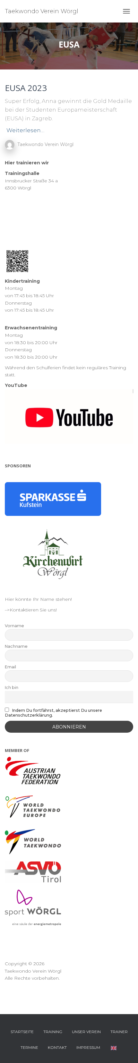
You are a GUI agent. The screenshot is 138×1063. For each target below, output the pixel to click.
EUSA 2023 (26, 88)
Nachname (16, 646)
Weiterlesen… (25, 130)
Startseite (22, 1031)
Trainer (119, 1031)
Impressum (88, 1047)
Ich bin (11, 687)
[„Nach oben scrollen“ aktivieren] (125, 1050)
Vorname (14, 625)
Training (52, 1031)
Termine (29, 1047)
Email (10, 666)
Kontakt (57, 1047)
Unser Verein (86, 1031)
